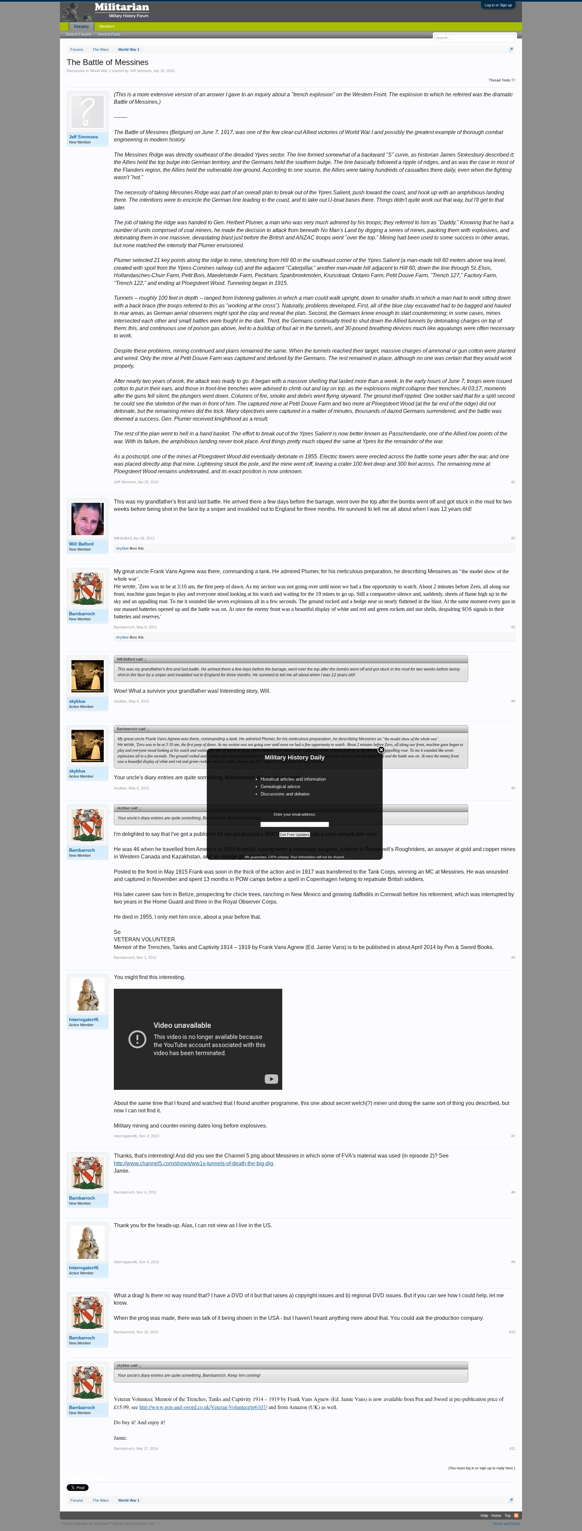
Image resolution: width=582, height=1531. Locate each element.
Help (484, 1515)
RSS (516, 1515)
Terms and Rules (506, 1524)
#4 (513, 701)
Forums (81, 26)
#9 (513, 1262)
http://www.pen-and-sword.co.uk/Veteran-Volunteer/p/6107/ (203, 1406)
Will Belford (81, 544)
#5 (513, 788)
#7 (513, 1136)
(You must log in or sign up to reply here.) (481, 1468)
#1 (513, 482)
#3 (513, 627)
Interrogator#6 (83, 1019)
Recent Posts (109, 34)
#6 (513, 957)
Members (107, 26)
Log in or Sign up (498, 5)
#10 (512, 1332)
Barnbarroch (82, 613)
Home (496, 1515)
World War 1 (100, 71)
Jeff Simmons (141, 71)
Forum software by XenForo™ (108, 1524)
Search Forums (79, 34)
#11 (512, 1448)
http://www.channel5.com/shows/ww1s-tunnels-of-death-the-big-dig (193, 1163)
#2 (513, 538)
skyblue (122, 548)
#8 (513, 1192)
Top (508, 1515)
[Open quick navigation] (511, 49)
